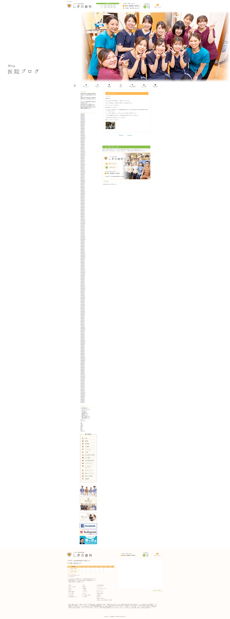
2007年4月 (83, 386)
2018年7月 (83, 211)
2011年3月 (83, 322)
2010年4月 (83, 335)
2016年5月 (83, 246)
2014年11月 (83, 272)
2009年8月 (83, 345)
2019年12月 (83, 191)
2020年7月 (83, 184)
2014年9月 (83, 275)
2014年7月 (83, 278)
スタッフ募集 (71, 593)
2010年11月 (83, 327)
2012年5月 (83, 305)
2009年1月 (83, 356)
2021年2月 (83, 177)
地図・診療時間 (71, 591)
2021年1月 (83, 178)
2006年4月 (83, 402)
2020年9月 (83, 183)
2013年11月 (83, 288)
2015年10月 (83, 256)
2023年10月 (83, 154)
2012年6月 (83, 304)
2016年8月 (83, 242)
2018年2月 (83, 217)
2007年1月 (83, 390)
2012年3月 (83, 308)
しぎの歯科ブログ (84, 407)
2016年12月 (83, 236)
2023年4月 (83, 160)
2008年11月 (83, 358)
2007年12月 (83, 374)
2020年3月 (83, 187)
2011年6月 (83, 318)
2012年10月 (83, 298)
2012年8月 (83, 301)
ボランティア (83, 420)
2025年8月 (83, 125)
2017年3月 (83, 232)
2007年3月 (83, 387)
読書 (81, 426)
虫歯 (84, 585)
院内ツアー (71, 588)
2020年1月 (83, 190)
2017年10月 (83, 223)
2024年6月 (83, 144)
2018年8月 (83, 210)
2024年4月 (83, 147)
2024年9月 (83, 139)
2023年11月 (83, 152)
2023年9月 (83, 155)
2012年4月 (83, 307)
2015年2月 (83, 268)
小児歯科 (84, 590)
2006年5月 (83, 400)
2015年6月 (83, 262)
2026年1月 (83, 118)
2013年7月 (83, 291)
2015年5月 (83, 263)
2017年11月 (83, 222)
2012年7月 (83, 302)
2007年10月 (83, 377)
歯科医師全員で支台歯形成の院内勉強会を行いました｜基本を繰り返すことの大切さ (88, 95)
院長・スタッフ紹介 (72, 586)
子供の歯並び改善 (100, 585)
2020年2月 (83, 188)
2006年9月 (83, 396)
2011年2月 (83, 324)
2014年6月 (83, 279)
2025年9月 (83, 124)
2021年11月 (83, 173)
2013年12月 (83, 286)
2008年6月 (83, 366)
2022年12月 (83, 164)
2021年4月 (83, 175)
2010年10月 (83, 328)
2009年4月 (83, 351)
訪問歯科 (98, 595)
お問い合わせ (71, 595)
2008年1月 (83, 373)
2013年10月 (83, 289)
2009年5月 (83, 350)
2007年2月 (83, 389)
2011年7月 (83, 317)
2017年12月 (83, 220)
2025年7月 (83, 126)
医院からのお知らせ (100, 598)
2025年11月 (83, 121)
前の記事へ (121, 135)
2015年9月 (83, 258)
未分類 (82, 425)
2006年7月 (83, 397)
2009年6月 (83, 348)
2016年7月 (83, 243)
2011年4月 (83, 321)
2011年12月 (83, 311)
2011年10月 (83, 312)
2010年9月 (83, 330)
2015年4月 (83, 265)
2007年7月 (83, 381)
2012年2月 (83, 309)
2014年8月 (83, 276)
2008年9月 (83, 361)
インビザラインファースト (102, 588)
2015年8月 (83, 259)
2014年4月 (83, 282)
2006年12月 (83, 392)
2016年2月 (83, 250)
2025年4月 (83, 131)
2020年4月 (83, 186)
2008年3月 (83, 370)
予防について (84, 410)
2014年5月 (83, 281)
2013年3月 (83, 295)
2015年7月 (83, 260)
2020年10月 (83, 181)
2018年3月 (83, 216)
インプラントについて (86, 409)
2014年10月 (83, 273)
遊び (81, 429)
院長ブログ (83, 430)
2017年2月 (83, 233)
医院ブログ (99, 596)
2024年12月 (83, 135)
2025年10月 (83, 122)
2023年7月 (83, 158)
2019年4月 (83, 201)
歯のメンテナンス (100, 591)
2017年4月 (83, 230)
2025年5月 (83, 129)
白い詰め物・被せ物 (86, 595)
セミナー (82, 419)
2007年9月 (83, 379)
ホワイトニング (100, 590)
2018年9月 (83, 209)
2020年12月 (83, 180)
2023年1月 (83, 162)
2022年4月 (83, 170)
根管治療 (84, 588)
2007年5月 (83, 384)
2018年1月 (83, 219)
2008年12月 (83, 357)
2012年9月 (83, 299)
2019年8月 (83, 196)
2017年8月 (83, 226)
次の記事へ (129, 135)
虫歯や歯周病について (86, 417)
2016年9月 (83, 240)
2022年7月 (83, 167)
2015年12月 (83, 253)
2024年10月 (83, 138)
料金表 (108, 184)
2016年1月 (83, 252)
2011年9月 (83, 314)
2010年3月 (83, 337)
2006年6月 (83, 399)
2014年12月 (83, 271)
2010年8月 (83, 331)
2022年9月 (83, 165)
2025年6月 (83, 128)
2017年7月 (83, 227)
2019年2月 (83, 204)
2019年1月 (83, 206)
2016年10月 (83, 239)
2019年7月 (83, 197)
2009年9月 (83, 344)
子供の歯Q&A (84, 412)
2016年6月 (83, 245)
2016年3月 (83, 249)
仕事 (81, 423)
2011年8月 (83, 315)
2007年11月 (83, 376)
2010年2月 (83, 338)
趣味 (81, 427)
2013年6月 (83, 292)
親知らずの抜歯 (100, 593)
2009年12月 (83, 340)
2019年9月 (83, 194)
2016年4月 (83, 247)
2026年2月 (83, 116)
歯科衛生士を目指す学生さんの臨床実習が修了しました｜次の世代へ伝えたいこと (88, 99)
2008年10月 (83, 360)
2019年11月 (83, 193)
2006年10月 (83, 394)
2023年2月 (83, 161)
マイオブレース (100, 586)
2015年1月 (83, 269)
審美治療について (85, 413)
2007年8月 (83, 380)
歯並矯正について (85, 414)
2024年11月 (83, 137)
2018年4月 (83, 214)
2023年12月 (83, 151)
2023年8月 (83, 157)
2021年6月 (83, 174)
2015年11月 (83, 255)
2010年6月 (83, 334)
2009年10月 (83, 343)
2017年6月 (83, 229)
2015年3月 (83, 266)
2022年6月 (83, 168)
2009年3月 (83, 353)
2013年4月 (83, 294)
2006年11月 (83, 393)
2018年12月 (83, 207)
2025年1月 (83, 134)
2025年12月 (83, 119)
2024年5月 (83, 145)
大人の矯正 (85, 596)
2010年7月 (83, 332)
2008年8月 (83, 363)
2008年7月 (83, 364)
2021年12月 (83, 171)
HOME (70, 585)
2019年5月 (83, 200)
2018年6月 (83, 213)
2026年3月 (83, 115)
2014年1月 (83, 285)
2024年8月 (83, 141)
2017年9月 (83, 224)
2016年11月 (83, 237)
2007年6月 (83, 383)
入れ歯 (84, 593)
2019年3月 (83, 203)
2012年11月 (83, 296)
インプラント (85, 591)
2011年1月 (83, 325)
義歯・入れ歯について (86, 416)
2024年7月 (83, 142)
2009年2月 (83, 354)
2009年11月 (83, 341)
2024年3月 (83, 148)
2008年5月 (83, 367)
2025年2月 (83, 132)
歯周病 (84, 586)
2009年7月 (83, 347)
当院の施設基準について (73, 596)
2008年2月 (83, 371)
